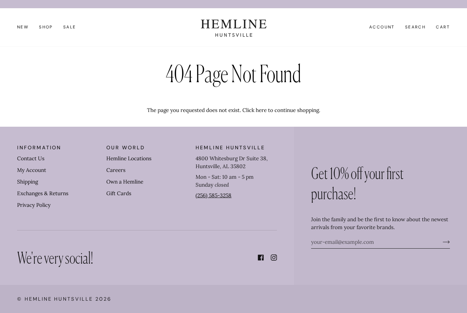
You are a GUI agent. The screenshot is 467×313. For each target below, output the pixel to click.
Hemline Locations (128, 158)
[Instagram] (274, 257)
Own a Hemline (124, 181)
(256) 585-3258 (213, 195)
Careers (115, 170)
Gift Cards (118, 193)
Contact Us (30, 158)
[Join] (441, 242)
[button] (46, 27)
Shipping (27, 181)
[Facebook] (261, 257)
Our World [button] (125, 147)
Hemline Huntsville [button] (230, 147)
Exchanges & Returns (42, 193)
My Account (31, 170)
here (261, 110)
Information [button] (39, 147)
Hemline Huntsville (59, 299)
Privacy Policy (34, 205)
